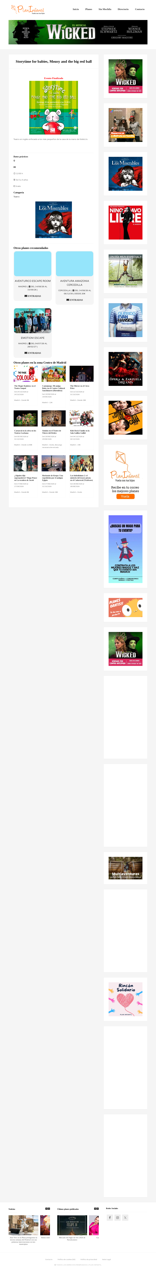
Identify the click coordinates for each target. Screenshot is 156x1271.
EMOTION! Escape (32, 338)
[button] (49, 1209)
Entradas (34, 296)
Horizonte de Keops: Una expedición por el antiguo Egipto (52, 478)
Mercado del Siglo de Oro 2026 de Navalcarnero (72, 1239)
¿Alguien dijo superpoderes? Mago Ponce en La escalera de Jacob (25, 478)
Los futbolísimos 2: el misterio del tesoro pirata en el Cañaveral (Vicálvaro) (81, 478)
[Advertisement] (125, 717)
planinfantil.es (28, 10)
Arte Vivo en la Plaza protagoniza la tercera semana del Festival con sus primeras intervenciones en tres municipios (23, 1241)
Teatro (17, 196)
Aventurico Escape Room (33, 281)
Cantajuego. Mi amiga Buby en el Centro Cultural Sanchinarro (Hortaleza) (53, 388)
